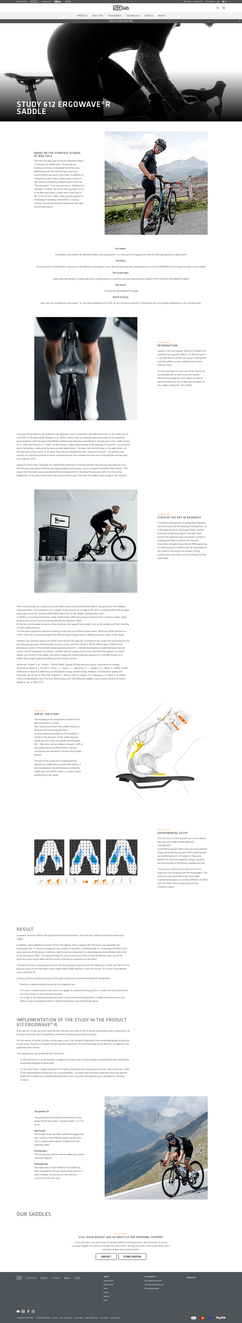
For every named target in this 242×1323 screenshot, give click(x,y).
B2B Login (187, 2)
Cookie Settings (115, 1318)
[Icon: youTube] (18, 1311)
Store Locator (109, 1284)
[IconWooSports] (68, 1)
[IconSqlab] (58, 1)
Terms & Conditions (65, 1318)
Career (106, 1292)
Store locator (198, 2)
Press (106, 1300)
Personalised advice (152, 1288)
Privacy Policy (78, 1318)
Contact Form (109, 1281)
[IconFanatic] (46, 1)
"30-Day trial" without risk (154, 1284)
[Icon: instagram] (33, 1311)
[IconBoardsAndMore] (19, 1278)
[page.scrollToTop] (238, 1317)
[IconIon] (34, 1)
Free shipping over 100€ (153, 1281)
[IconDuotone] (22, 1)
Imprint (54, 1318)
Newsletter (191, 1277)
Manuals (107, 1296)
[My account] (218, 2)
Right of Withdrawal (91, 1318)
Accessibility (104, 1318)
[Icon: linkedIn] (23, 1311)
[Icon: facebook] (28, 1311)
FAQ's (106, 1288)
